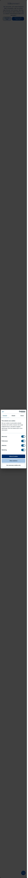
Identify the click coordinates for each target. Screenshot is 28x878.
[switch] (23, 441)
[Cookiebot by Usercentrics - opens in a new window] (19, 412)
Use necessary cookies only (13, 465)
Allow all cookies (13, 456)
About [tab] (22, 415)
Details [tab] (13, 415)
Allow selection (13, 460)
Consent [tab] (5, 415)
